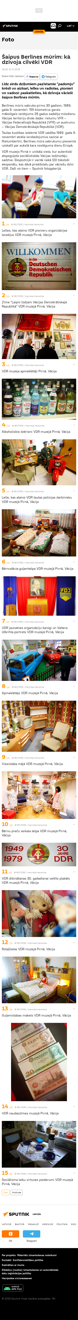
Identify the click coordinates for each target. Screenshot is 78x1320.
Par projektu (9, 1255)
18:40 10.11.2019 (11, 69)
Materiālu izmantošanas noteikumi (37, 1255)
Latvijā (6, 1224)
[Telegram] (48, 76)
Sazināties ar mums (13, 1265)
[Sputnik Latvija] (11, 27)
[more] (73, 223)
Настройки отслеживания (17, 1278)
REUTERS (17, 224)
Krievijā (47, 1224)
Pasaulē (33, 1224)
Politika (62, 1224)
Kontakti (6, 1260)
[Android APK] (13, 1288)
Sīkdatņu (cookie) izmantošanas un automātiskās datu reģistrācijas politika (30, 1271)
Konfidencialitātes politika (28, 1260)
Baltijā (19, 1224)
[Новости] (32, 76)
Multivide (16, 1192)
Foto (5, 1192)
